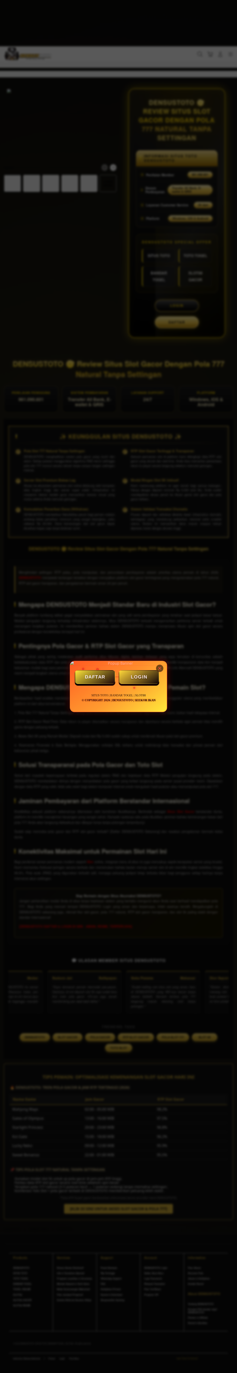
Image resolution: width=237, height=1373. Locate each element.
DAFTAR (95, 676)
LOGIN (139, 676)
